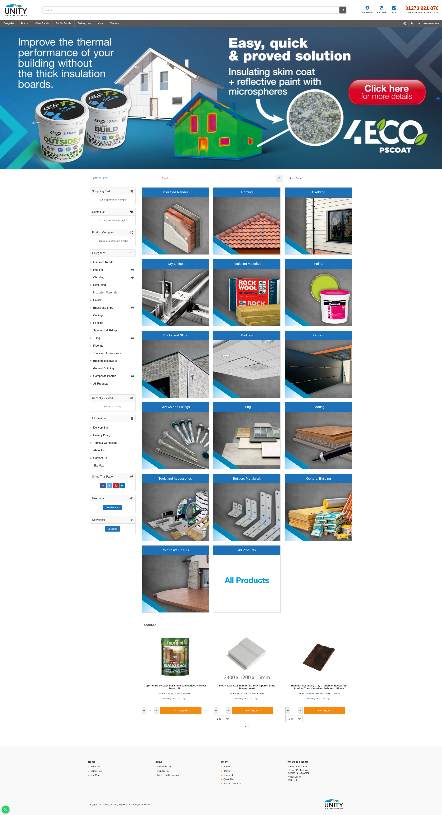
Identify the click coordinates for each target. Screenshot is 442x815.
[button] (4, 98)
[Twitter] (109, 485)
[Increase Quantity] (156, 710)
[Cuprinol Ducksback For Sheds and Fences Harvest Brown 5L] (175, 657)
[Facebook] (103, 485)
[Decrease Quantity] (144, 710)
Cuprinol (170, 694)
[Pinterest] (116, 485)
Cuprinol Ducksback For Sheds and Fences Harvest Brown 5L (175, 687)
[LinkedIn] (122, 485)
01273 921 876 (100, 178)
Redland (310, 694)
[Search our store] (342, 10)
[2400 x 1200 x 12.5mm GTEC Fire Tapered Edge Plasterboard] (247, 657)
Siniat (239, 694)
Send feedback (113, 507)
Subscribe (112, 529)
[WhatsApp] (5, 809)
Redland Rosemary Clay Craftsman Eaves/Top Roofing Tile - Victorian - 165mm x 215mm (319, 687)
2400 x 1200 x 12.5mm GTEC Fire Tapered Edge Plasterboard (247, 687)
